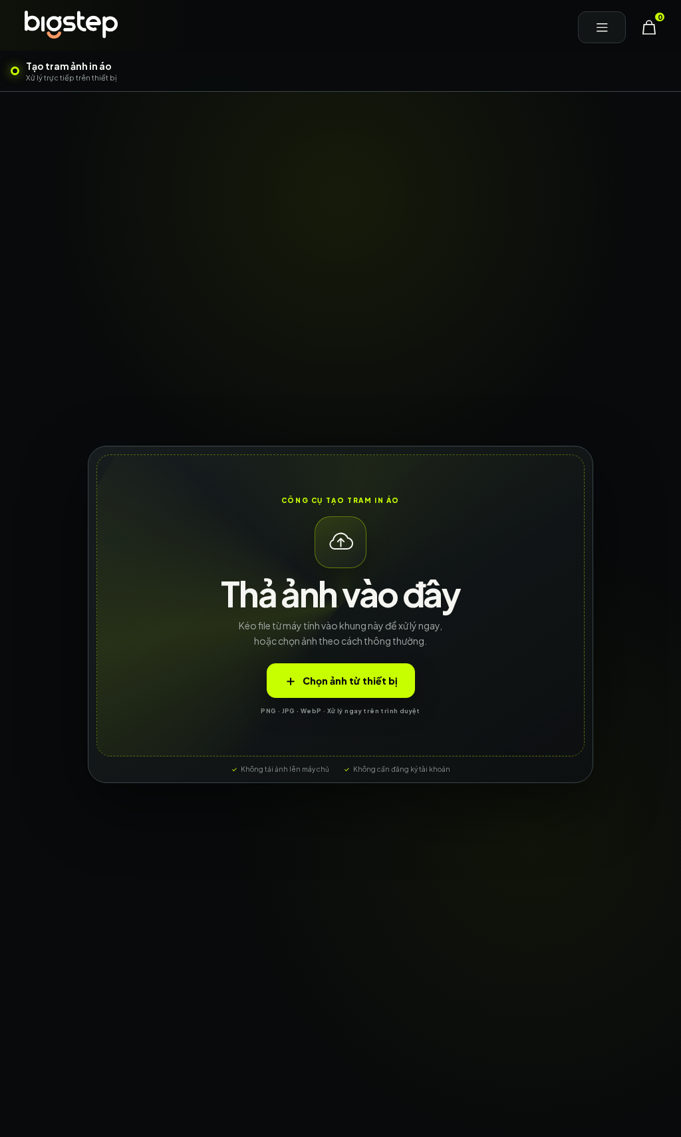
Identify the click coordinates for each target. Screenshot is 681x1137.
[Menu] (602, 27)
